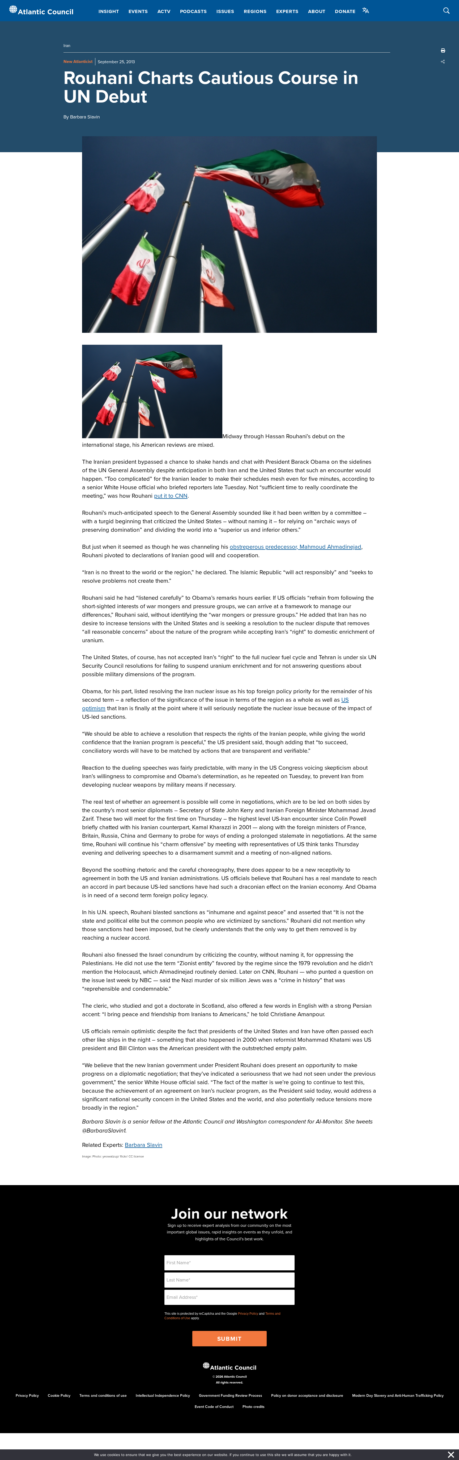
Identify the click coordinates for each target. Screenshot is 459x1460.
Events (138, 11)
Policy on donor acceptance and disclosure (307, 1395)
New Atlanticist (77, 61)
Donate (345, 11)
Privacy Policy (248, 1314)
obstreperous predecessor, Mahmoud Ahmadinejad (295, 546)
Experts (287, 11)
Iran (66, 45)
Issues (225, 11)
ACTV (164, 11)
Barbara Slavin (143, 1144)
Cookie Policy (59, 1395)
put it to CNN (171, 495)
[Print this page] (443, 50)
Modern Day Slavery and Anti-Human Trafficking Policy (398, 1395)
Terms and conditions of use (103, 1395)
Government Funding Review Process (230, 1395)
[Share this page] (443, 62)
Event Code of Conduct (214, 1406)
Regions (255, 11)
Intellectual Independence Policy (163, 1395)
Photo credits (254, 1406)
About (317, 11)
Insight (109, 11)
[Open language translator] (366, 10)
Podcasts (193, 11)
